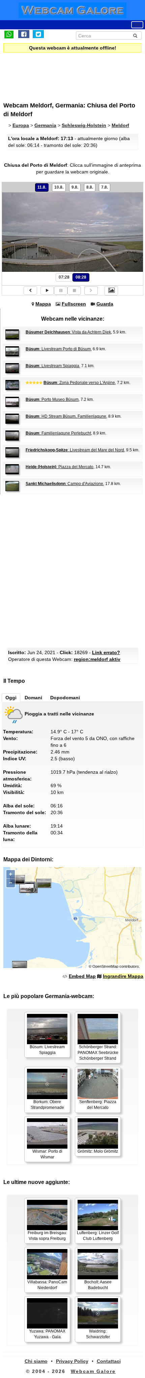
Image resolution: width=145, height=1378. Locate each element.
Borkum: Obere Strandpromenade (47, 1104)
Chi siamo (36, 1361)
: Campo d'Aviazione (64, 483)
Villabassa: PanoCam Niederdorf (47, 1285)
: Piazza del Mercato (59, 466)
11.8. (41, 187)
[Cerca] (135, 35)
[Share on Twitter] (38, 34)
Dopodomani (65, 697)
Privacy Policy (72, 1361)
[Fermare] (74, 290)
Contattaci (109, 1361)
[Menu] (137, 24)
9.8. (74, 187)
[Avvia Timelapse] (47, 290)
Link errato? (106, 652)
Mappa (43, 304)
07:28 (64, 277)
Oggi (11, 697)
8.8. (89, 187)
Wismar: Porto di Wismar (47, 1154)
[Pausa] (60, 290)
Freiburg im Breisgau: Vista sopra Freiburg (47, 1235)
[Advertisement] (59, 73)
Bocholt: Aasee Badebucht (98, 1285)
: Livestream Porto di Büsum (58, 349)
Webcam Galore (93, 1371)
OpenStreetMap (105, 966)
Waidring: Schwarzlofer (98, 1334)
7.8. (104, 187)
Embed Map (82, 976)
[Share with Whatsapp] (9, 34)
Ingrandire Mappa (123, 976)
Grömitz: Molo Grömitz (98, 1151)
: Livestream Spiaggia (52, 365)
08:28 (81, 277)
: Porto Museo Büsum (52, 399)
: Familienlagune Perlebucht (58, 433)
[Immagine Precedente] (30, 290)
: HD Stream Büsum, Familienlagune (66, 416)
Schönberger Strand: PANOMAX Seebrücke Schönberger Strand (98, 1053)
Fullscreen (74, 304)
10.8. (58, 187)
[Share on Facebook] (24, 34)
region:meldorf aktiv (97, 659)
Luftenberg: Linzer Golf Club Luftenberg (98, 1235)
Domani (33, 697)
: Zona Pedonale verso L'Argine (79, 382)
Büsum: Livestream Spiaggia (47, 1050)
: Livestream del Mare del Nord (75, 450)
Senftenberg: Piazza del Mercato (97, 1104)
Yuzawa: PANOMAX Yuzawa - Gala (47, 1334)
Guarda (104, 304)
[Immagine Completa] (111, 290)
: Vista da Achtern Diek (68, 332)
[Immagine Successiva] (91, 290)
